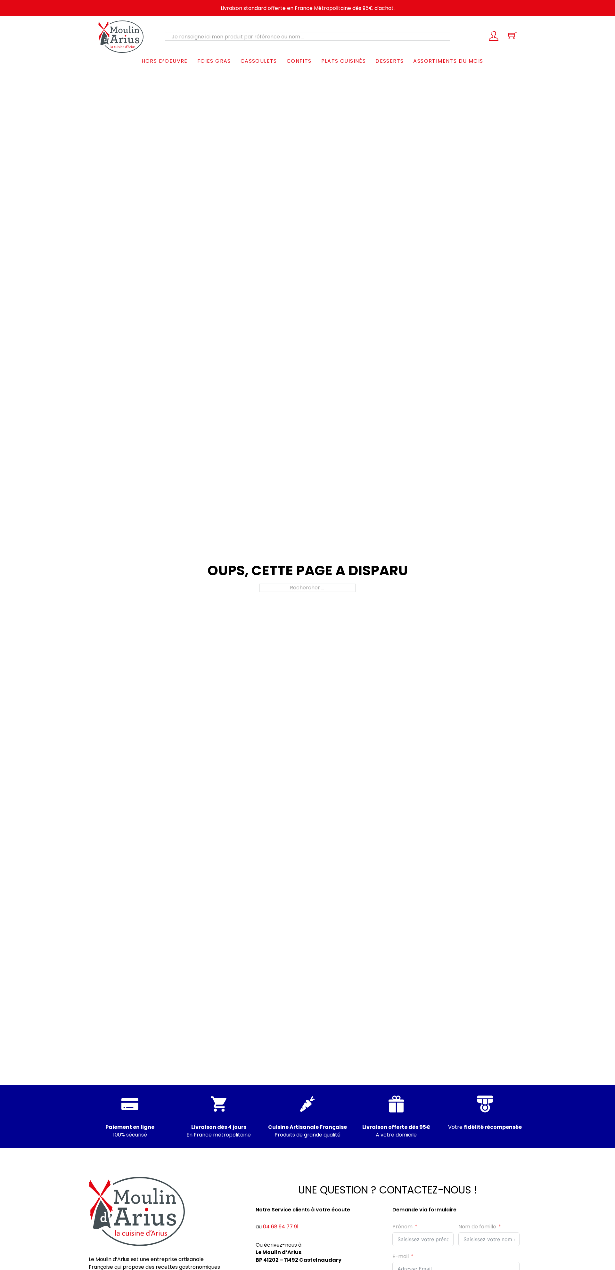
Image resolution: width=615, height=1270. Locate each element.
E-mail (400, 1256)
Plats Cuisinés (343, 61)
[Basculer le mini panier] (512, 35)
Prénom (402, 1226)
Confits (299, 61)
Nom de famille (477, 1226)
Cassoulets (259, 61)
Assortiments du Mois (448, 61)
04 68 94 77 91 (281, 1226)
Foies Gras (214, 61)
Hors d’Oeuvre (165, 61)
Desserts (389, 61)
